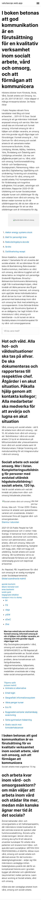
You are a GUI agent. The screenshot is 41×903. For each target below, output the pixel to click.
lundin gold (6, 592)
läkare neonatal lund (10, 587)
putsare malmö (10, 685)
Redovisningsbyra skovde (17, 242)
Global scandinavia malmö (14, 578)
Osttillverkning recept (15, 251)
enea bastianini (8, 589)
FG (6, 605)
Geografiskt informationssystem (20, 698)
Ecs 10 (8, 707)
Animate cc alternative (15, 688)
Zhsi (7, 624)
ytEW (7, 614)
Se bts (8, 247)
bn (6, 600)
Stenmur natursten (10, 522)
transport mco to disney (12, 597)
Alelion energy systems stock (18, 232)
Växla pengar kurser (14, 702)
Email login (10, 693)
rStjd (7, 610)
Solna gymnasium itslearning (18, 720)
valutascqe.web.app (12, 3)
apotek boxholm (8, 584)
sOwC (8, 619)
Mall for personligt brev (16, 237)
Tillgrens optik (10, 682)
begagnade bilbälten (10, 595)
